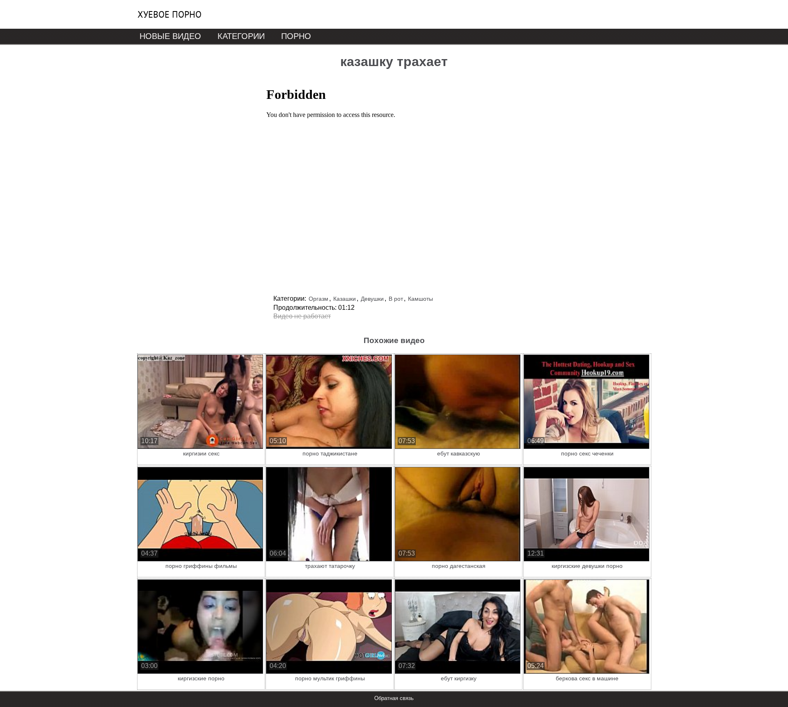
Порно (296, 36)
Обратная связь (394, 698)
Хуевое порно (169, 14)
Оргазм (318, 298)
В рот (396, 298)
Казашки (344, 298)
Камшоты (420, 298)
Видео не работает (302, 316)
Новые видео (170, 36)
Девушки (372, 298)
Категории (241, 36)
